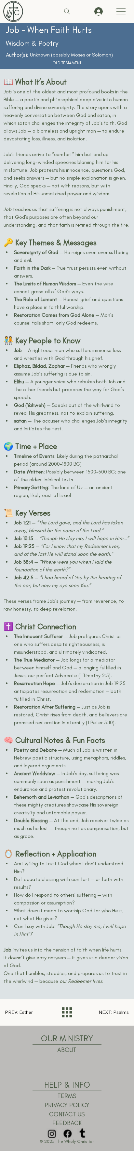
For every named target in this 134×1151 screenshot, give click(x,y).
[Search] (67, 11)
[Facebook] (67, 1133)
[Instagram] (52, 1133)
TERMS (67, 1096)
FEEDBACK (67, 1123)
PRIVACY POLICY (67, 1105)
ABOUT (66, 1050)
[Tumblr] (82, 1133)
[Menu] (121, 11)
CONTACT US (67, 1114)
